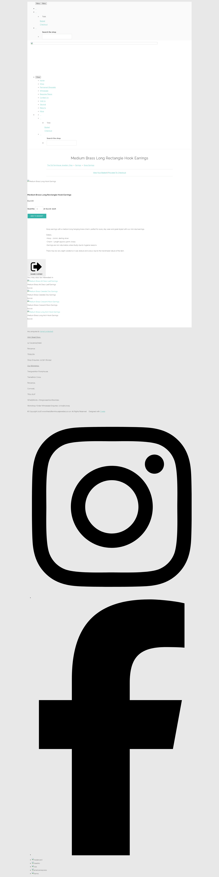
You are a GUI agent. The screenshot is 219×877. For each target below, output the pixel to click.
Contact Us (44, 98)
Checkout (43, 25)
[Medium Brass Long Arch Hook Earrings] (43, 312)
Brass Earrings (89, 165)
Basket (42, 21)
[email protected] (46, 331)
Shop (42, 84)
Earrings (78, 165)
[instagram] (112, 598)
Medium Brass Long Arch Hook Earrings (42, 315)
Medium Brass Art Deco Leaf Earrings (41, 285)
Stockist (43, 104)
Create (102, 411)
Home (42, 81)
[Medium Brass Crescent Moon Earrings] (43, 302)
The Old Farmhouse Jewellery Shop (60, 165)
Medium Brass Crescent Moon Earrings (42, 305)
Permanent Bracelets (48, 87)
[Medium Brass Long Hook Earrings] (30, 188)
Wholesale (44, 91)
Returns (43, 108)
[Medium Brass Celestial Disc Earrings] (42, 291)
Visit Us (43, 101)
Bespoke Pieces (46, 94)
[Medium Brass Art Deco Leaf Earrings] (42, 281)
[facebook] (112, 855)
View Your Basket (100, 173)
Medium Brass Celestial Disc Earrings (41, 295)
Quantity (30, 209)
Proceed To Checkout (117, 173)
